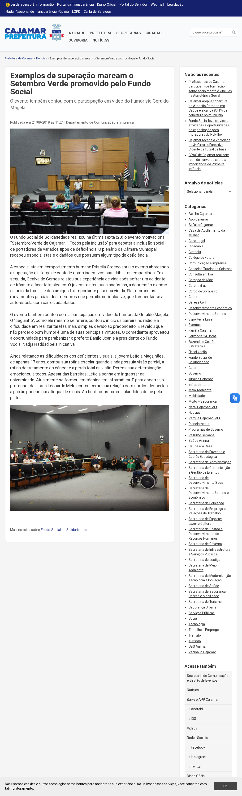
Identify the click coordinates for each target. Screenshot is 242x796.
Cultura (194, 297)
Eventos (195, 325)
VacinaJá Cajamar (202, 652)
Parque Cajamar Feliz (204, 418)
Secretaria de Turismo (205, 602)
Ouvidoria (78, 40)
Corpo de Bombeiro (203, 291)
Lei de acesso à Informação (32, 5)
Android (197, 709)
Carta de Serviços (97, 12)
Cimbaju (195, 252)
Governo (195, 373)
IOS (193, 719)
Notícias (100, 40)
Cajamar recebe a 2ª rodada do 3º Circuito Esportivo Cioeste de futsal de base (209, 144)
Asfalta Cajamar (201, 225)
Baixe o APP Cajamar (203, 699)
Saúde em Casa (200, 446)
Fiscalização (198, 352)
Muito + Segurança (203, 401)
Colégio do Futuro (202, 257)
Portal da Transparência (75, 5)
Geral (192, 368)
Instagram (198, 757)
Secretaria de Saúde (204, 586)
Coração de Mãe (201, 280)
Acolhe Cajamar (200, 214)
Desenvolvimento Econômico (210, 308)
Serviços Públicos (202, 613)
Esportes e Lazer (201, 319)
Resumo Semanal (202, 435)
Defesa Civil (197, 302)
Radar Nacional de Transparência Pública (37, 12)
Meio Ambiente (200, 390)
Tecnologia (197, 624)
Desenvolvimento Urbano (207, 314)
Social (193, 618)
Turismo (195, 641)
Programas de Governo (206, 429)
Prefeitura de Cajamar (34, 32)
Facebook (198, 747)
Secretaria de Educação (206, 503)
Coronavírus (198, 286)
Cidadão (154, 33)
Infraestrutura (199, 385)
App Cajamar (198, 219)
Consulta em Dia (201, 274)
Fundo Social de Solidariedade (64, 530)
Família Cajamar (201, 330)
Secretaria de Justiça (204, 560)
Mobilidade (197, 396)
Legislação (175, 5)
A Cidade (77, 33)
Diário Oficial (106, 5)
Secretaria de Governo (205, 544)
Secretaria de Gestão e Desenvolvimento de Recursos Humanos (206, 533)
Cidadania (196, 246)
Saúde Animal (199, 440)
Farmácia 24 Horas (202, 336)
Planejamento (199, 424)
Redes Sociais (197, 738)
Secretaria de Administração (210, 462)
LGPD (76, 12)
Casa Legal (197, 241)
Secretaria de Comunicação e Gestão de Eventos (207, 678)
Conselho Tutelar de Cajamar (210, 269)
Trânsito (195, 635)
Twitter (196, 766)
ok (225, 786)
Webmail (157, 5)
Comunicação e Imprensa (208, 263)
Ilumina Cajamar (201, 379)
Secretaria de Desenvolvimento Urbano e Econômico (209, 492)
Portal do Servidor (133, 5)
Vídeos (192, 728)
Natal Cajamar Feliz (203, 407)
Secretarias (128, 33)
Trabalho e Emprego (204, 630)
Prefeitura (101, 33)
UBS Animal (197, 646)
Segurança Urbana (202, 607)
